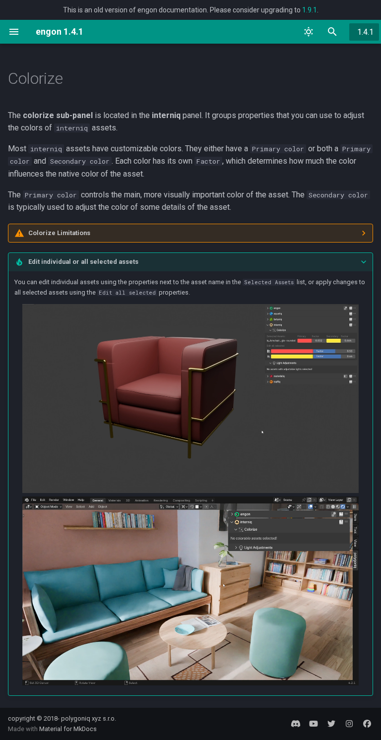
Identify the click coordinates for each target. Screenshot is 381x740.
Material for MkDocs (68, 729)
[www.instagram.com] (349, 724)
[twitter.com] (331, 724)
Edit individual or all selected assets (83, 261)
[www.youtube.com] (313, 724)
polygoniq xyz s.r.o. (88, 718)
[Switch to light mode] (308, 32)
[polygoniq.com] (296, 724)
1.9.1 (309, 10)
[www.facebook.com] (367, 724)
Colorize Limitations (59, 233)
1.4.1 (365, 32)
